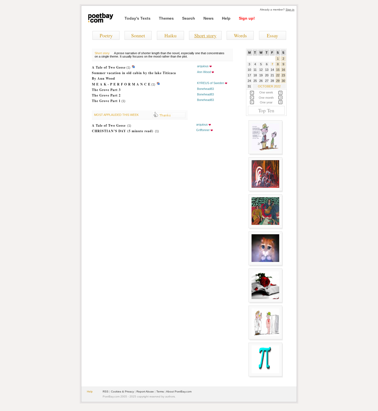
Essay (272, 35)
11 (255, 69)
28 (272, 80)
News (208, 18)
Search (188, 18)
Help (226, 18)
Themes (166, 18)
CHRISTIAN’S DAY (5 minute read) (122, 131)
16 (283, 69)
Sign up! (247, 18)
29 (277, 80)
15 (277, 69)
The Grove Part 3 (106, 89)
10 (249, 69)
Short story (205, 35)
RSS (105, 391)
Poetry (106, 35)
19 (261, 75)
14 (272, 69)
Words (240, 35)
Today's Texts (138, 18)
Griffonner (203, 130)
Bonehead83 (205, 88)
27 (266, 80)
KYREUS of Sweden (210, 83)
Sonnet (138, 35)
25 (255, 80)
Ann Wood (204, 72)
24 (249, 80)
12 (261, 69)
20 (266, 75)
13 (266, 69)
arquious (203, 66)
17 (249, 75)
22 (277, 75)
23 (283, 75)
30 (283, 80)
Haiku (170, 35)
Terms (160, 391)
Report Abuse (145, 391)
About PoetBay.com (178, 391)
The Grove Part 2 (106, 95)
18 (255, 75)
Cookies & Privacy (122, 391)
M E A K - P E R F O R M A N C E (121, 84)
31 (249, 86)
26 (261, 80)
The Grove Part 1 (106, 100)
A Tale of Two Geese (109, 67)
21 (272, 75)
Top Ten (266, 110)
